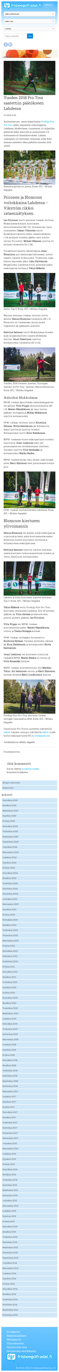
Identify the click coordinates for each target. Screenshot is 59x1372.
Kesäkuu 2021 (9, 977)
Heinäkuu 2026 (10, 800)
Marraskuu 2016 (10, 1148)
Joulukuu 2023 (10, 899)
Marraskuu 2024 (11, 852)
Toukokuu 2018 (10, 1070)
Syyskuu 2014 (9, 1278)
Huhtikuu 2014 (10, 1304)
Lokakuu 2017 (9, 1096)
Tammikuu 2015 (10, 1257)
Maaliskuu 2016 (10, 1190)
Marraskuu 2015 (10, 1205)
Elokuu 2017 (9, 1107)
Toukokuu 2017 (10, 1122)
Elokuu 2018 (9, 1055)
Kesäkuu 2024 (9, 878)
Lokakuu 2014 (9, 1273)
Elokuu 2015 (9, 1221)
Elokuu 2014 (9, 1283)
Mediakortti (14, 1339)
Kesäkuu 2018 (9, 1065)
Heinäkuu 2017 (10, 1112)
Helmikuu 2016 (10, 1195)
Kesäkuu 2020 (9, 1003)
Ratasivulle (8, 787)
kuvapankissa (42, 735)
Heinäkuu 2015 (10, 1226)
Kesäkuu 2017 (9, 1117)
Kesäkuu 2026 (9, 805)
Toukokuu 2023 (10, 930)
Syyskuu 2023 (9, 909)
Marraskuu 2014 (10, 1268)
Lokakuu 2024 (9, 857)
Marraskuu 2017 (10, 1091)
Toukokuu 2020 (10, 1008)
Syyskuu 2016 (9, 1159)
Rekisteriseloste (16, 1335)
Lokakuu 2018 (9, 1044)
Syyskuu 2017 (9, 1101)
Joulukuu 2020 (10, 982)
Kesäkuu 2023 (9, 925)
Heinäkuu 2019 (10, 1023)
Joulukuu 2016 (10, 1143)
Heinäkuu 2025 (10, 826)
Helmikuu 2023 (10, 935)
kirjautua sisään (30, 768)
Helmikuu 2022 (10, 961)
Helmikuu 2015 (10, 1252)
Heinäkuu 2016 (10, 1169)
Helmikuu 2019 (10, 1034)
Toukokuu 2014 (10, 1299)
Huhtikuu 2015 (10, 1242)
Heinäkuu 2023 (10, 919)
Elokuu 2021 (9, 966)
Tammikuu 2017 (10, 1138)
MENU (48, 4)
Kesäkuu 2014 (9, 1294)
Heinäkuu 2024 (10, 873)
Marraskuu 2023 (11, 904)
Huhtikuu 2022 (10, 956)
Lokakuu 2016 (9, 1153)
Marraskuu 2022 (11, 940)
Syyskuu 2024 (9, 862)
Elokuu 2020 (9, 992)
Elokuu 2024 (9, 867)
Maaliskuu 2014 (10, 1309)
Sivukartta (13, 1331)
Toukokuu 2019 (10, 1029)
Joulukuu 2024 (10, 847)
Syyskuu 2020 (9, 987)
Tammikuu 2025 (11, 841)
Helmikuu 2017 (10, 1133)
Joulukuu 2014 (10, 1263)
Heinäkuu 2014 (10, 1289)
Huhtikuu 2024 (10, 888)
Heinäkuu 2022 (10, 951)
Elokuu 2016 (9, 1164)
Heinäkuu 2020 (10, 997)
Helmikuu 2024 (10, 893)
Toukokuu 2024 (10, 883)
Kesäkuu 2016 (9, 1174)
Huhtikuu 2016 (10, 1185)
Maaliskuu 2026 (10, 810)
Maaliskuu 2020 (10, 1013)
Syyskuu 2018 (9, 1049)
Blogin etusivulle (11, 782)
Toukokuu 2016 (10, 1179)
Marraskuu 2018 (10, 1039)
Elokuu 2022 (9, 945)
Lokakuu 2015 (9, 1211)
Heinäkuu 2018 (10, 1060)
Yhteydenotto (15, 1343)
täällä (7, 732)
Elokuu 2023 (9, 914)
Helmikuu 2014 (10, 1315)
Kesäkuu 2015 (9, 1231)
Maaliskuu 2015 (10, 1247)
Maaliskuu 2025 (10, 836)
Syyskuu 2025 (9, 815)
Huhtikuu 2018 (10, 1075)
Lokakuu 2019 (9, 1018)
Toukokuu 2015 (10, 1237)
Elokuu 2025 (9, 821)
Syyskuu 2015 (9, 1216)
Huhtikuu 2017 (10, 1127)
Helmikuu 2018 (10, 1086)
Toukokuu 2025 (10, 831)
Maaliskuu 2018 (10, 1081)
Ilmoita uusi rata (17, 1347)
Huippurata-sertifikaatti (21, 1351)
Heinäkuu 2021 (10, 971)
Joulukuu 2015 (10, 1200)
